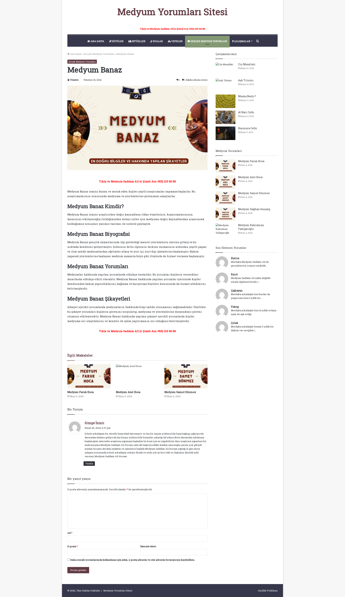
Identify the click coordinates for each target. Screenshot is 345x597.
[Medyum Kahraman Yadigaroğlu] (225, 230)
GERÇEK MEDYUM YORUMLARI (208, 41)
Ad (69, 532)
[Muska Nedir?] (225, 101)
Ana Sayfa (75, 54)
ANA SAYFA (97, 41)
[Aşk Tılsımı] (225, 85)
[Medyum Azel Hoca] (137, 376)
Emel (234, 274)
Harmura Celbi (247, 128)
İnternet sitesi (148, 546)
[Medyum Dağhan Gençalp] (225, 214)
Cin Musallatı (247, 64)
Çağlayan (237, 290)
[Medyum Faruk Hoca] (89, 376)
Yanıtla (89, 463)
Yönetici (74, 79)
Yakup (235, 306)
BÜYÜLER (117, 41)
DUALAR (157, 41)
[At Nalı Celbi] (225, 117)
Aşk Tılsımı (246, 80)
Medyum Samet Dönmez (180, 392)
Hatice (235, 258)
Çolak (234, 323)
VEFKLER (177, 41)
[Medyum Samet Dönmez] (186, 376)
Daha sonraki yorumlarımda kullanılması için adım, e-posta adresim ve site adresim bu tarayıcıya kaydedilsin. (132, 559)
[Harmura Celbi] (225, 133)
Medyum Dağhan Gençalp (254, 209)
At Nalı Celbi (246, 112)
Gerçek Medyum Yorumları (98, 54)
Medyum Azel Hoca (128, 392)
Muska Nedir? (247, 96)
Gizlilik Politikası (268, 590)
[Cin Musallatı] (225, 69)
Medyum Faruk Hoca (80, 392)
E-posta (72, 546)
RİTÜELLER (138, 41)
